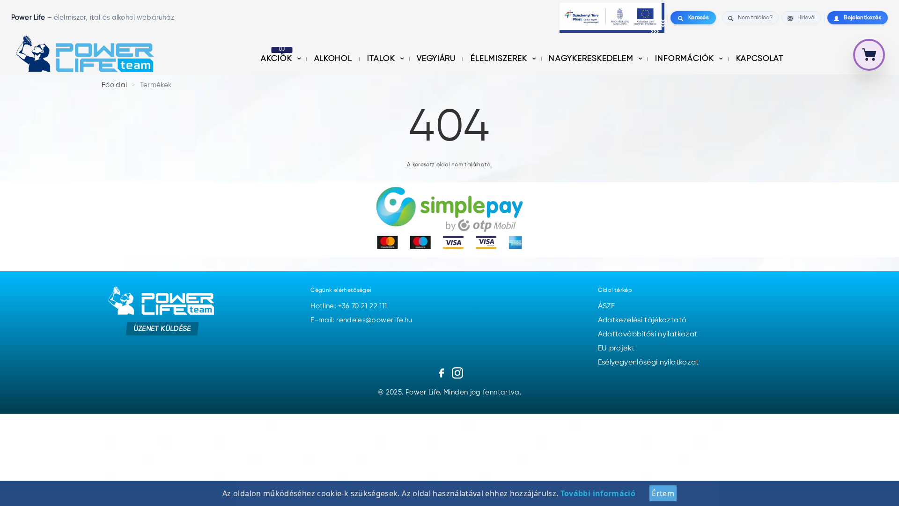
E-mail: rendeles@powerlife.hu (361, 320)
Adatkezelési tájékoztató (642, 320)
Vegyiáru (437, 59)
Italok (382, 59)
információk (685, 59)
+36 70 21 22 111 (362, 306)
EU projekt (616, 348)
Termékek (156, 85)
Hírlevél (806, 18)
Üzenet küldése (162, 328)
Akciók (278, 59)
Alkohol (334, 59)
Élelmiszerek (500, 59)
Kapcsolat (759, 59)
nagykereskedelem (592, 59)
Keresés (698, 18)
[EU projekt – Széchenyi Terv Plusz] (612, 18)
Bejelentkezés (862, 18)
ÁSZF (606, 306)
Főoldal (114, 85)
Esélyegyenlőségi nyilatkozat (648, 362)
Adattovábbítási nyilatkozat (648, 334)
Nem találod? (755, 18)
